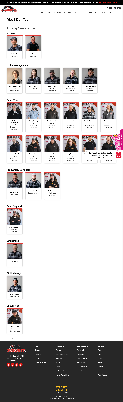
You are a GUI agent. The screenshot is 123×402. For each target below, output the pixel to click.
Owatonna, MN (82, 358)
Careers (100, 367)
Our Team (101, 371)
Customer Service (40, 362)
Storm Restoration (62, 354)
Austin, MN (80, 350)
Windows (59, 358)
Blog (99, 354)
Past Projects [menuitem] (114, 13)
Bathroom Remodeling (63, 371)
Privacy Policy (58, 396)
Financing (38, 358)
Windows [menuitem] (57, 13)
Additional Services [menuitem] (72, 13)
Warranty (38, 354)
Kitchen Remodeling (62, 375)
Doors (58, 367)
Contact (37, 350)
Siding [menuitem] (49, 13)
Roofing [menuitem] (40, 13)
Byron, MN (80, 354)
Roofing (58, 350)
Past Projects (102, 375)
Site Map (65, 396)
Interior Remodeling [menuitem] (90, 13)
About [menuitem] (103, 13)
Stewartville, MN (82, 367)
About (100, 350)
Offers (100, 358)
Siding (58, 362)
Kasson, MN (81, 362)
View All (79, 371)
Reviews (101, 362)
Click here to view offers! (108, 2)
